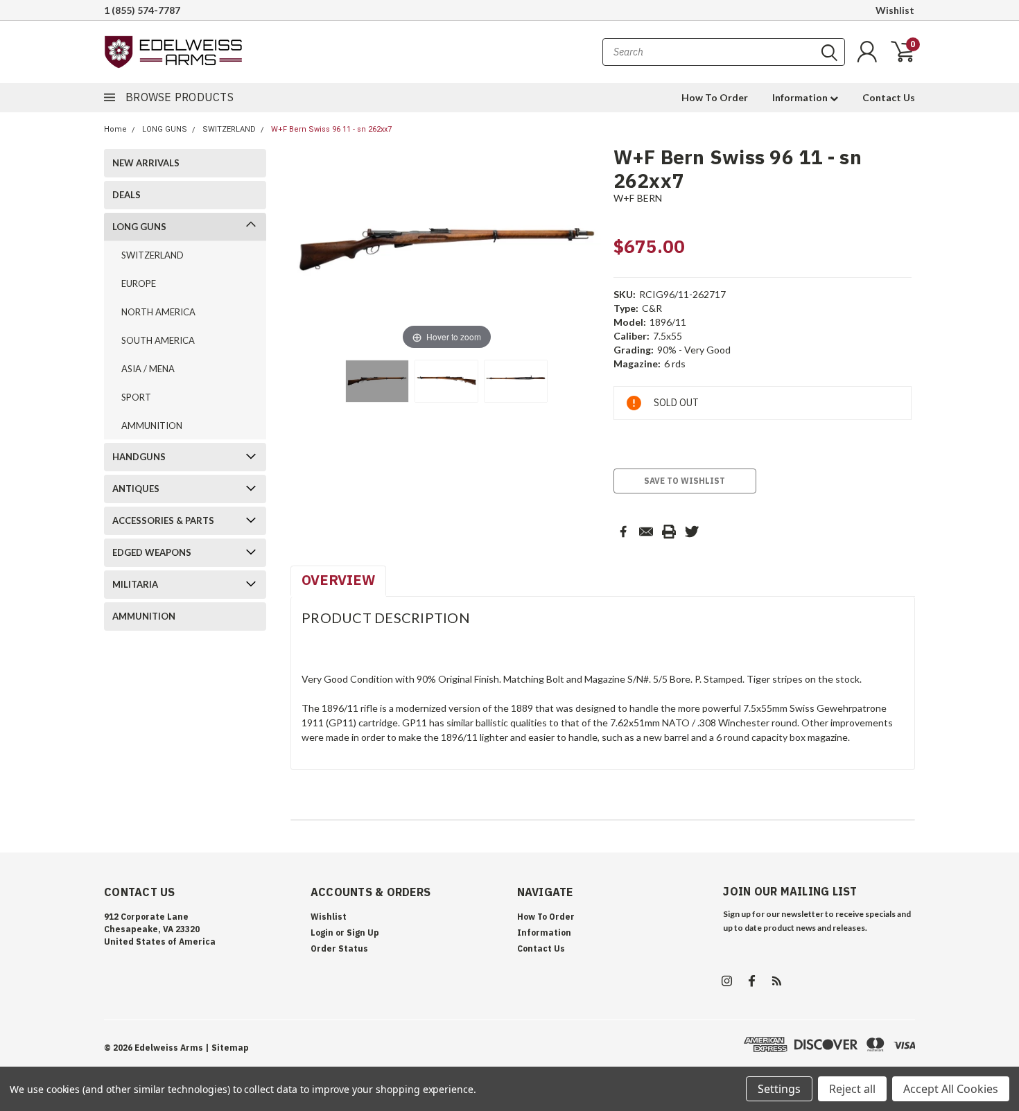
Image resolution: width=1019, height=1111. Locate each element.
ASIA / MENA (148, 368)
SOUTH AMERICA (158, 340)
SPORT (136, 397)
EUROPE (138, 283)
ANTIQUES (135, 488)
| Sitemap (227, 1047)
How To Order (714, 97)
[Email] (646, 532)
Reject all (852, 1088)
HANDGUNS (139, 456)
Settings (779, 1088)
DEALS (126, 194)
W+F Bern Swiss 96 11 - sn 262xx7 (331, 129)
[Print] (669, 532)
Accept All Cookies (950, 1088)
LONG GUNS (164, 129)
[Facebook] (623, 532)
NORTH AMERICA (158, 311)
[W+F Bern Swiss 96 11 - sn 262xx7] (446, 381)
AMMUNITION (151, 425)
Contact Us (888, 97)
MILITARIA (135, 584)
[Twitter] (692, 532)
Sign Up (363, 932)
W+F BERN (638, 198)
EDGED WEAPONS (151, 552)
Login (322, 932)
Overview (338, 579)
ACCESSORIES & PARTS (163, 520)
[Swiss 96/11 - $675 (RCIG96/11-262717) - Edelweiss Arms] (377, 381)
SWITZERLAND (229, 129)
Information (801, 97)
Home (115, 129)
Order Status (339, 948)
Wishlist (895, 10)
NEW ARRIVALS (146, 162)
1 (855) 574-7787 (142, 10)
